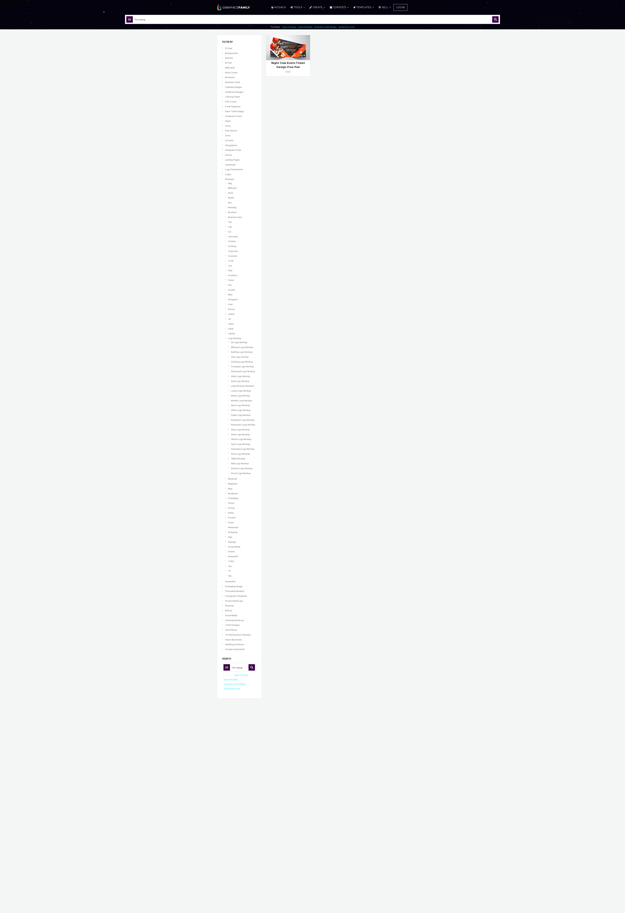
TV (229, 571)
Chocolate (233, 236)
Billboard (232, 188)
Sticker (231, 551)
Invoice (228, 155)
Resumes (229, 605)
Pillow (231, 513)
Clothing (232, 246)
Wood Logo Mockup (241, 473)
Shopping (232, 532)
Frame (231, 280)
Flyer (230, 270)
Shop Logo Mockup (240, 429)
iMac (230, 294)
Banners (229, 58)
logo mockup (289, 27)
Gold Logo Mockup (240, 381)
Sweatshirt (233, 556)
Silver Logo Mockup (240, 434)
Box (230, 202)
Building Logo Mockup (241, 352)
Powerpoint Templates (236, 596)
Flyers (228, 121)
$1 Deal (228, 48)
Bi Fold (228, 63)
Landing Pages (232, 160)
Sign (230, 537)
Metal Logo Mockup (240, 395)
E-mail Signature (232, 106)
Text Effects (231, 630)
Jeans (231, 324)
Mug (230, 488)
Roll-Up (228, 610)
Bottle (231, 198)
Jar (229, 319)
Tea (229, 566)
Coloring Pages (232, 97)
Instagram (233, 299)
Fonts (228, 126)
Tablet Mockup (238, 458)
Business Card (235, 217)
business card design (325, 27)
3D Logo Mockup (239, 342)
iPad (230, 304)
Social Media (234, 547)
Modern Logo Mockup (241, 400)
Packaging (233, 498)
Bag (230, 183)
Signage (232, 542)
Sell (385, 7)
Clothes (232, 241)
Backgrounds (231, 53)
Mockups (229, 179)
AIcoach (280, 7)
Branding (232, 207)
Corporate (233, 251)
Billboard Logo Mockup (242, 347)
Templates (363, 7)
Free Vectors (231, 130)
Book (230, 193)
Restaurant (233, 527)
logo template (305, 27)
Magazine (232, 483)
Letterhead (230, 164)
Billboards (230, 68)
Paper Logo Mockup (240, 415)
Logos (228, 174)
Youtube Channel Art (235, 649)
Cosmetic (232, 256)
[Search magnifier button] (495, 19)
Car (229, 231)
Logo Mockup (234, 338)
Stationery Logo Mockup (243, 449)
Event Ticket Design (234, 111)
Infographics (231, 145)
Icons (227, 135)
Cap (230, 227)
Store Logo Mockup (240, 454)
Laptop (231, 333)
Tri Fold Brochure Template (238, 635)
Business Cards (232, 82)
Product (232, 517)
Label (230, 328)
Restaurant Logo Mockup (243, 424)
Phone (231, 503)
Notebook (233, 493)
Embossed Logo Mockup (243, 371)
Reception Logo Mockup (243, 420)
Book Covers (231, 72)
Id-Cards (229, 140)
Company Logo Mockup (242, 366)
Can (230, 222)
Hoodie (231, 290)
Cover (231, 261)
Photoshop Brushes (234, 591)
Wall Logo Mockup (240, 463)
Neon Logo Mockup (240, 405)
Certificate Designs (234, 92)
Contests (339, 7)
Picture (231, 508)
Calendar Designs (233, 87)
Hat (229, 285)
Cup (230, 265)
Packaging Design (234, 586)
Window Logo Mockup (242, 468)
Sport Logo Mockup (240, 444)
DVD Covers (230, 101)
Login (400, 7)
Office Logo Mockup (240, 410)
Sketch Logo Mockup (241, 439)
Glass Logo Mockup (240, 376)
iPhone (231, 309)
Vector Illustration (233, 639)
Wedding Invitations (234, 644)
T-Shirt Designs (232, 625)
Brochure (232, 212)
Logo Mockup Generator (242, 386)
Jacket (231, 314)
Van (230, 576)
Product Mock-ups (234, 601)
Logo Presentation (234, 169)
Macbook (232, 479)
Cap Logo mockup (240, 357)
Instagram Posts (233, 150)
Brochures (230, 77)
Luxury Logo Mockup (241, 391)
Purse (231, 522)
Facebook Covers (233, 116)
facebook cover (346, 27)
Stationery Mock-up (234, 620)
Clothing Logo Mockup (242, 362)
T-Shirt (231, 561)
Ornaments (230, 581)
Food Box (232, 275)
